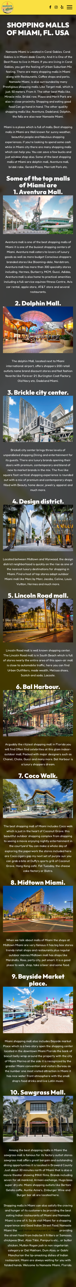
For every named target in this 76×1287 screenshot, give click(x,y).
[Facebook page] (50, 7)
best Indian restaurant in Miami (38, 1230)
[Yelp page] (62, 7)
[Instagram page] (56, 7)
